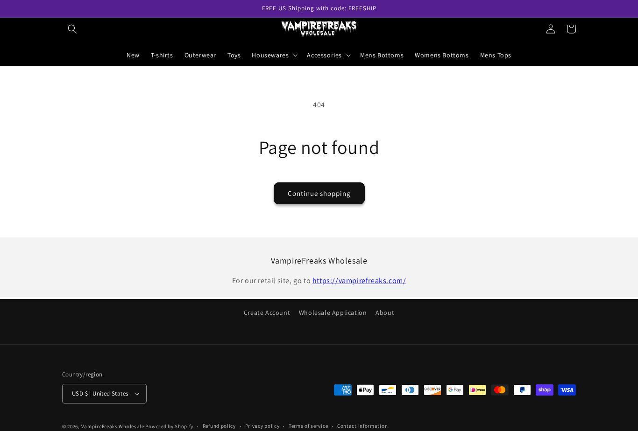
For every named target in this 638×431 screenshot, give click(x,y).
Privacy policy (262, 426)
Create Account (267, 312)
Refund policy (219, 426)
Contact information (362, 426)
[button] (72, 29)
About (385, 312)
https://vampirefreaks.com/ (359, 280)
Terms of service (308, 426)
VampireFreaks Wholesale (112, 426)
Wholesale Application (333, 312)
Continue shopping (319, 193)
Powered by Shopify (169, 426)
